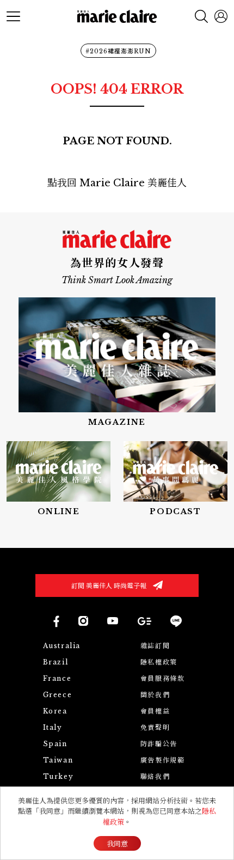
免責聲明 (155, 727)
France (57, 678)
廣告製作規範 (162, 760)
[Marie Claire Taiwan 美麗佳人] (83, 621)
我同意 (117, 844)
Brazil (56, 662)
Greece (57, 695)
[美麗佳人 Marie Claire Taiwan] (55, 621)
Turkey (58, 776)
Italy (53, 727)
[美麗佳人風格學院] (58, 479)
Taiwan (58, 760)
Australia (62, 646)
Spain (55, 744)
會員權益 (155, 711)
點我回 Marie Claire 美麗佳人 (117, 183)
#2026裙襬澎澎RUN (118, 51)
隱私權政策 (158, 662)
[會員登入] (220, 16)
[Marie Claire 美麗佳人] (117, 16)
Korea (55, 711)
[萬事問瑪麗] (175, 479)
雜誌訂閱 (155, 646)
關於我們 (155, 695)
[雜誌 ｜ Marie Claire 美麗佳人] (117, 362)
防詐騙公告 (158, 744)
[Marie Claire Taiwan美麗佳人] (112, 621)
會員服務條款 (162, 678)
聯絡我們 (155, 776)
